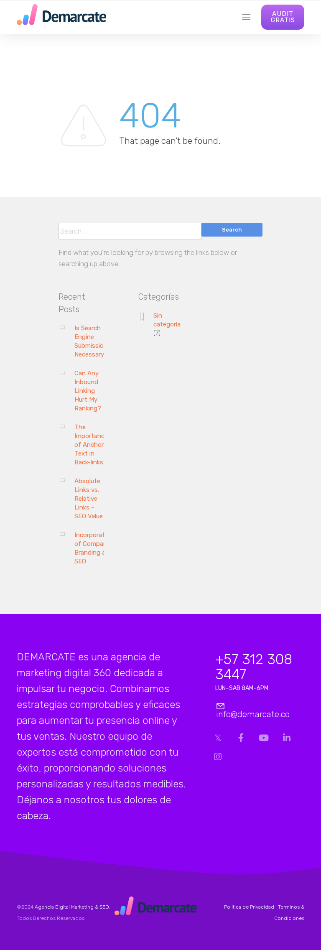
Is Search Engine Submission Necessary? (91, 341)
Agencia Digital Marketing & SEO (72, 907)
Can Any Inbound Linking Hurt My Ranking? (87, 390)
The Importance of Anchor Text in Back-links (91, 444)
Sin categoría (167, 320)
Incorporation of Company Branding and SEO (94, 548)
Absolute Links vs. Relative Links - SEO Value (88, 498)
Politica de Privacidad (249, 907)
